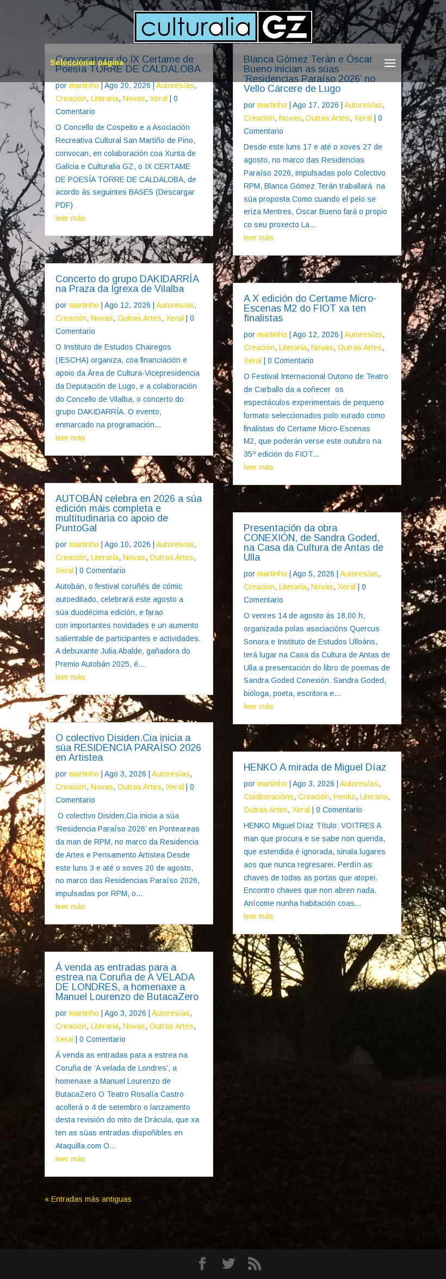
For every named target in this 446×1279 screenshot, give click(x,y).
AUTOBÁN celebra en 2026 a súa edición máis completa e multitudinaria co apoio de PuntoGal (128, 513)
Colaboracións (269, 796)
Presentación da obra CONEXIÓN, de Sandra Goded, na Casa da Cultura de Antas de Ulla (313, 543)
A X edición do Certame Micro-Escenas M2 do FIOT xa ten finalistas (310, 308)
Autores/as (175, 85)
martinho (84, 85)
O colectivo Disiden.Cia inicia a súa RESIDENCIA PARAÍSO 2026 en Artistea (128, 747)
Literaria (105, 98)
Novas (134, 98)
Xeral (159, 98)
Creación (70, 98)
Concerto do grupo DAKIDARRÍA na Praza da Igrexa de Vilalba (127, 284)
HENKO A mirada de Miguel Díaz (315, 767)
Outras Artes (139, 318)
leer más (70, 218)
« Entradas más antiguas (88, 1199)
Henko (344, 796)
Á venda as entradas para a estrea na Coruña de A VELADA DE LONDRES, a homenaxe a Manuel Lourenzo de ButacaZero (127, 982)
